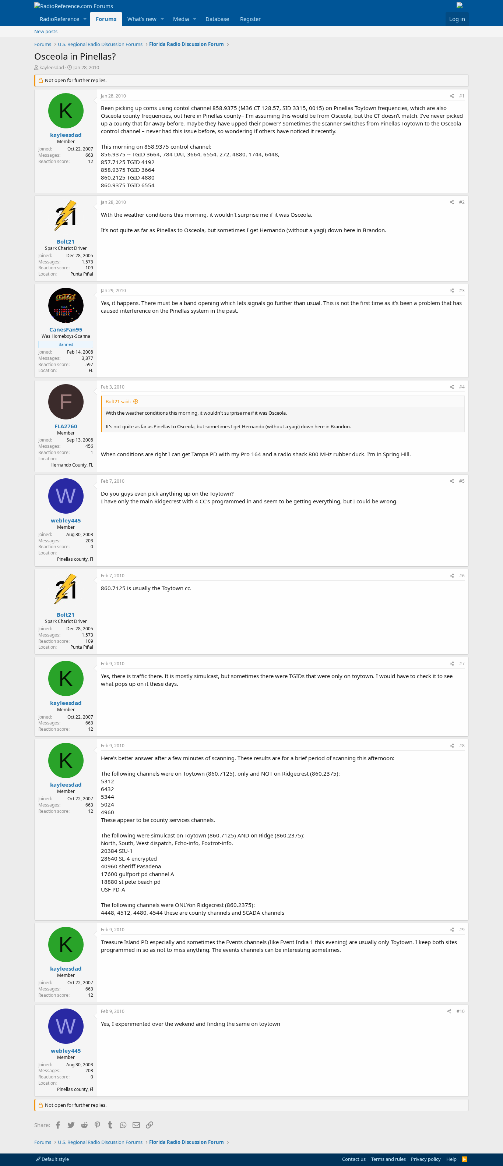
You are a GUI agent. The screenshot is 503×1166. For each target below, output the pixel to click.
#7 (462, 663)
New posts (45, 31)
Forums (106, 18)
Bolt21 (66, 241)
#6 (462, 576)
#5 (462, 481)
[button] (85, 19)
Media (181, 18)
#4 (462, 387)
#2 (462, 202)
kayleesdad (51, 67)
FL (91, 370)
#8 (462, 746)
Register (250, 18)
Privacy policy (426, 1159)
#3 (462, 290)
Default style (55, 1159)
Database (217, 18)
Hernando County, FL (71, 465)
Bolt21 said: (118, 401)
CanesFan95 (65, 329)
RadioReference (59, 18)
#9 (462, 929)
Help (451, 1159)
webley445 (66, 520)
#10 (461, 1011)
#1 (462, 96)
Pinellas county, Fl (75, 559)
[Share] (452, 96)
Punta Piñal (81, 274)
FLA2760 (65, 426)
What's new (141, 18)
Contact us (354, 1159)
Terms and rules (388, 1159)
